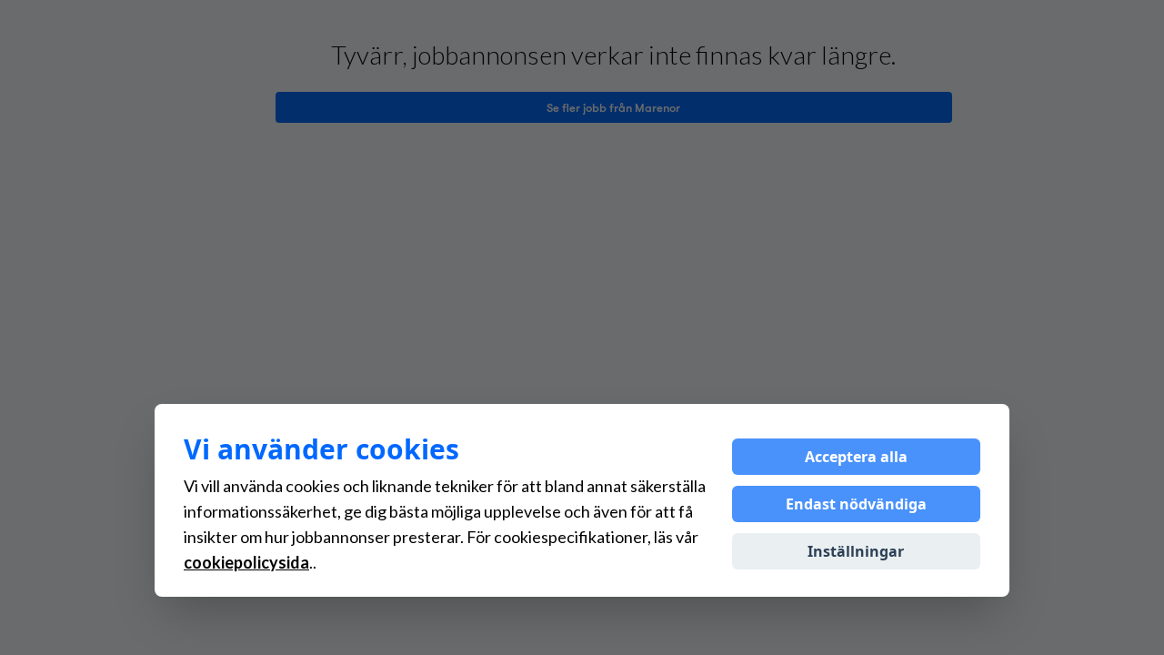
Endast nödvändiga (856, 504)
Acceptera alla (856, 457)
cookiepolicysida (246, 562)
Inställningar (856, 551)
